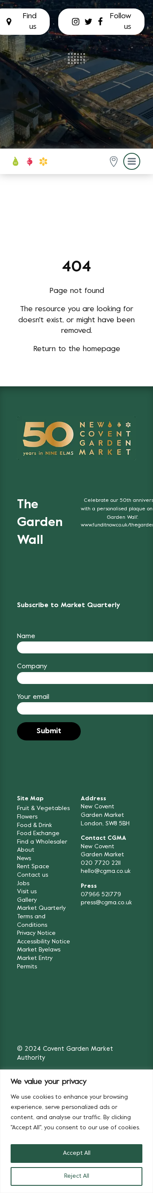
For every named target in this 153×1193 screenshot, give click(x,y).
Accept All (77, 1153)
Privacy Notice (36, 933)
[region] (76, 1131)
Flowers (27, 817)
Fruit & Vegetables (43, 808)
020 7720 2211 (101, 863)
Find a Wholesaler (42, 842)
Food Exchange (38, 833)
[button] (113, 161)
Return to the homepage (76, 349)
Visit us (27, 892)
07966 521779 (101, 895)
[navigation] (76, 59)
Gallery (27, 900)
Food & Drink (34, 825)
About (25, 850)
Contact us (32, 875)
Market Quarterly (41, 908)
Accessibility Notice (43, 942)
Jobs (23, 883)
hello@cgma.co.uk (105, 871)
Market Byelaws (38, 950)
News (24, 858)
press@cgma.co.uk (106, 903)
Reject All (76, 1176)
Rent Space (33, 866)
